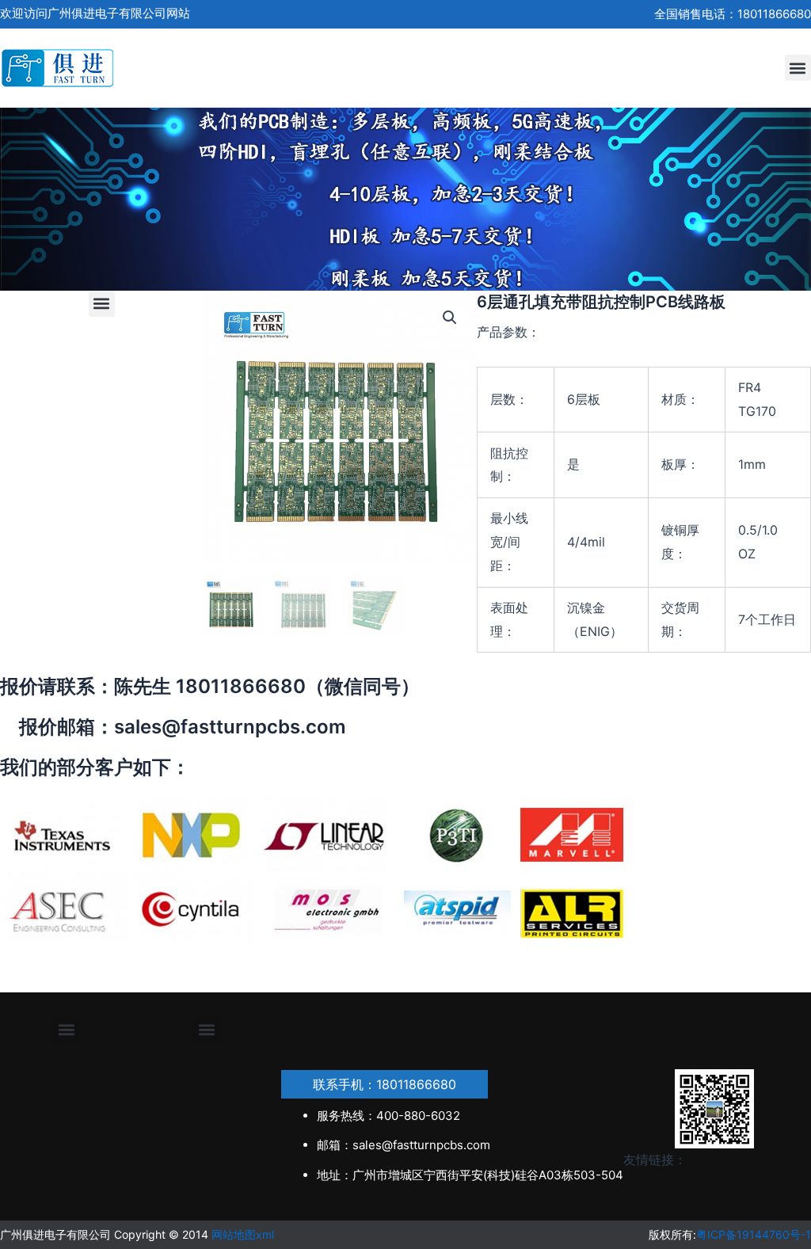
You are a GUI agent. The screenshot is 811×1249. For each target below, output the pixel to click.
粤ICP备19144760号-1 (753, 1234)
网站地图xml (242, 1234)
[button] (798, 68)
